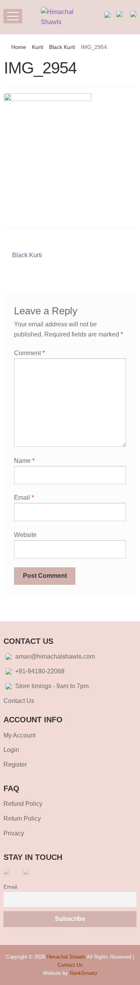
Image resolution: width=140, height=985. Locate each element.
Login (11, 749)
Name (24, 460)
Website (25, 535)
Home (18, 47)
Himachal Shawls (66, 957)
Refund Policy (23, 803)
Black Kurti (62, 47)
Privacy (14, 833)
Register (15, 764)
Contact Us (19, 700)
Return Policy (22, 818)
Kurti (37, 47)
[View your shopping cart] (120, 14)
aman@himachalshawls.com (55, 656)
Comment (29, 353)
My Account (19, 735)
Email (24, 497)
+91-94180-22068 (40, 671)
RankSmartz (84, 973)
